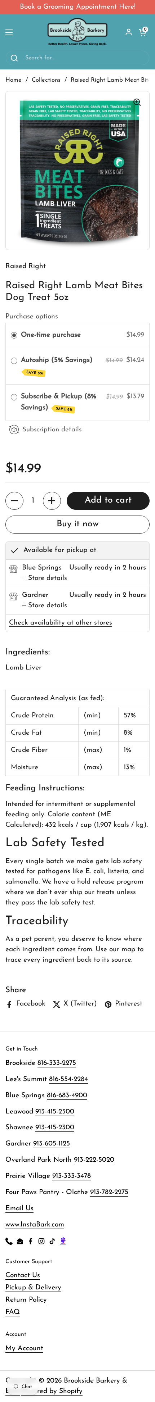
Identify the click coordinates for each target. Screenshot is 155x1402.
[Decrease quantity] (14, 501)
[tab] (44, 578)
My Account (24, 1348)
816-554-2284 (68, 1079)
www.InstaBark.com (34, 1224)
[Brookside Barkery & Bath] (77, 32)
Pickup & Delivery (33, 1287)
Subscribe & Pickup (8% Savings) (58, 402)
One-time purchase (51, 335)
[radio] (14, 335)
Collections (46, 80)
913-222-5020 (94, 1160)
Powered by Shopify (52, 1391)
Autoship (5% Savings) (58, 366)
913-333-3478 (71, 1176)
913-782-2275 (109, 1192)
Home (13, 80)
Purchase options (31, 316)
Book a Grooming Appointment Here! (78, 7)
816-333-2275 (56, 1063)
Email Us (19, 1208)
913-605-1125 (51, 1143)
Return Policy (26, 1300)
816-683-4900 (67, 1095)
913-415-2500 (54, 1111)
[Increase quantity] (52, 501)
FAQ (12, 1312)
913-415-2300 (54, 1127)
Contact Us (22, 1275)
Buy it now (78, 523)
